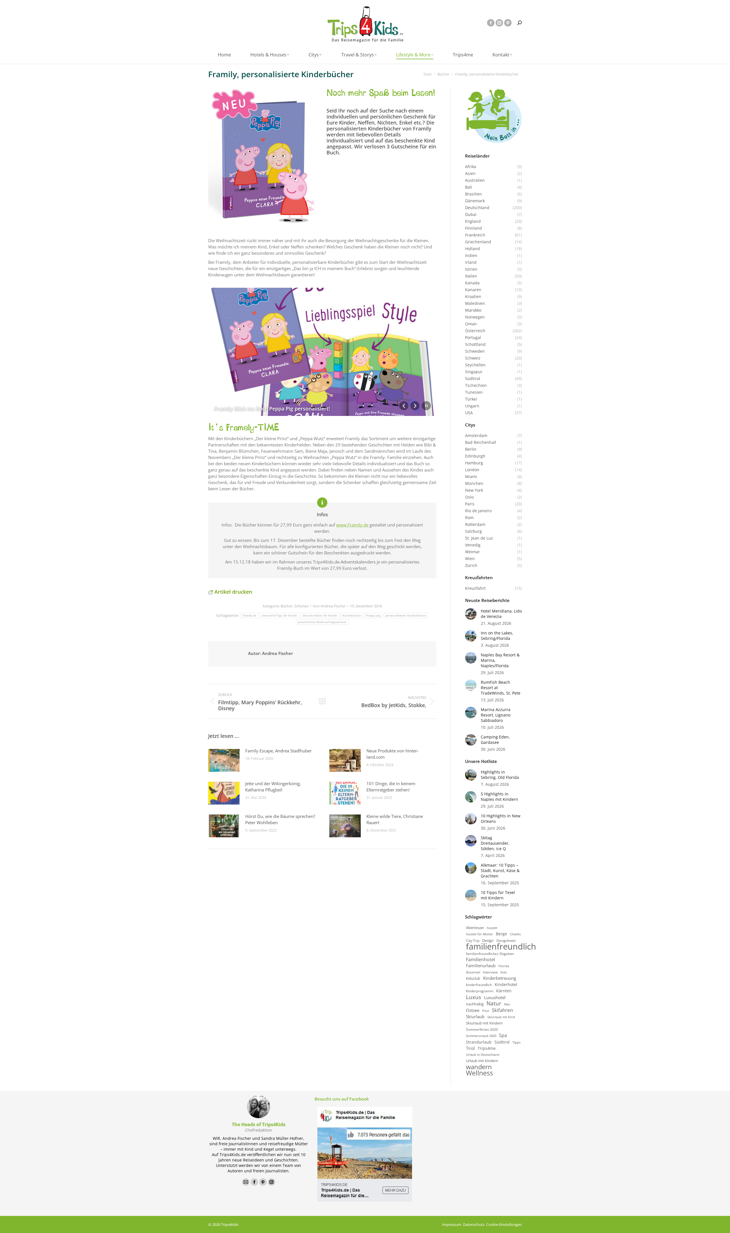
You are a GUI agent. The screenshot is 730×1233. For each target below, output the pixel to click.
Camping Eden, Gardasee (495, 739)
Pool (485, 1011)
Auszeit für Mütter (479, 934)
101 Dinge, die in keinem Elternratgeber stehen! (390, 787)
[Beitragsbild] (224, 760)
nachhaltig (475, 1004)
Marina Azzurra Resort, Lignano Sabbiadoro (495, 715)
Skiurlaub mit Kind (501, 1017)
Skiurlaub (475, 1016)
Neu (507, 1004)
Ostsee (472, 1010)
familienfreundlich (501, 946)
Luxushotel (495, 997)
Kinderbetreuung (499, 978)
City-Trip (472, 940)
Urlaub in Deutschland (482, 1054)
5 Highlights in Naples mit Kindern (499, 796)
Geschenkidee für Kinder (320, 615)
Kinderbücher (351, 615)
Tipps (516, 1042)
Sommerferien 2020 (482, 1029)
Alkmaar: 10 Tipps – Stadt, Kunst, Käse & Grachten (500, 870)
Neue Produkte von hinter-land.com (392, 754)
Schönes (301, 606)
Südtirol (502, 1042)
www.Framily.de (352, 525)
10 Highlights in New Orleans (500, 818)
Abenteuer (475, 927)
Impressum (451, 1224)
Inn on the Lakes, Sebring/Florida (497, 635)
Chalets (515, 934)
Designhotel (506, 940)
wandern (479, 1066)
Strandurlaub (479, 1042)
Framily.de (250, 615)
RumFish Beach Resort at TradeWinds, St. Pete (500, 687)
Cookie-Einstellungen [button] (504, 1224)
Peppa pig (373, 615)
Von (329, 606)
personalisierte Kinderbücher (406, 615)
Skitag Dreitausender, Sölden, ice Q (495, 843)
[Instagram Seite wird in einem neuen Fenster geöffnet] (499, 22)
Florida (503, 966)
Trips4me (487, 1048)
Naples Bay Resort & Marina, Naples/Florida (500, 660)
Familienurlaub (481, 965)
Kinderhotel (506, 984)
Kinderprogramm (479, 991)
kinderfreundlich (479, 984)
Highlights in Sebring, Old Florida (500, 774)
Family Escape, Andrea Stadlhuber (278, 751)
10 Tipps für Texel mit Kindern (498, 895)
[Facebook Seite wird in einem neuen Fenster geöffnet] (490, 22)
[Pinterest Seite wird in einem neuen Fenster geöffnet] (508, 22)
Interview (490, 972)
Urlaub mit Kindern (482, 1060)
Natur (493, 1003)
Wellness (479, 1073)
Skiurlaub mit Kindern (484, 1023)
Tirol (470, 1048)
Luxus (473, 997)
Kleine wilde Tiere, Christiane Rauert (394, 819)
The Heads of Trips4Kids (258, 1124)
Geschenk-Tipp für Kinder (279, 615)
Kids (503, 972)
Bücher (287, 606)
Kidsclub (473, 978)
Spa (503, 1035)
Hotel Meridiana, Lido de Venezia (501, 613)
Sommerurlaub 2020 (481, 1036)
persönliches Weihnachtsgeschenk (322, 622)
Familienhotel (480, 959)
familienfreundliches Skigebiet (490, 953)
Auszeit (492, 928)
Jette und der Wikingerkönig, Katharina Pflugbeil (273, 787)
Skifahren (502, 1010)
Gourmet (473, 972)
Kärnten (504, 990)
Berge (501, 933)
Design (488, 940)
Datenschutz (473, 1224)
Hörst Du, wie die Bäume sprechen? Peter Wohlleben (280, 819)
